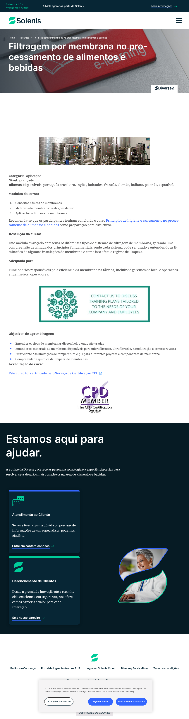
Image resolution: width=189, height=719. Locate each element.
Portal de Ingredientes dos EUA (60, 668)
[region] (95, 696)
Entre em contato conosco (31, 546)
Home (12, 37)
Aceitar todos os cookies (131, 701)
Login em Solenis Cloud (101, 668)
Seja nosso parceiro (26, 617)
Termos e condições (166, 668)
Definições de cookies (94, 712)
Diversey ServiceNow (134, 668)
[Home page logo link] (94, 657)
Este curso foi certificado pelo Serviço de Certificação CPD (53, 373)
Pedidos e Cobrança (23, 668)
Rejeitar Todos (100, 701)
